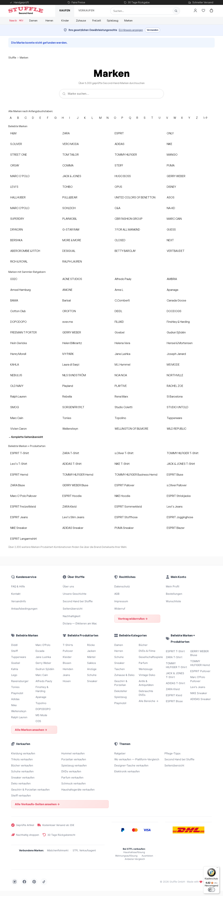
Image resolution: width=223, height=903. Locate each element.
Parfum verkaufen (72, 777)
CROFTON (69, 311)
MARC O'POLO (20, 176)
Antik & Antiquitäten (146, 683)
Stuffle (12, 57)
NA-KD (171, 208)
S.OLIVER (16, 144)
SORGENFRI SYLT (73, 407)
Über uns (68, 586)
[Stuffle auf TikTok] (43, 881)
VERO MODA (70, 144)
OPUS (118, 186)
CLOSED (120, 240)
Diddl (14, 645)
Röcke (91, 645)
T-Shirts (68, 645)
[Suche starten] (176, 11)
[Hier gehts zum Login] (195, 10)
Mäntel (91, 657)
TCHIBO (67, 186)
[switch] (211, 890)
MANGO (172, 154)
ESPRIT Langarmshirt (23, 538)
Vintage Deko (147, 675)
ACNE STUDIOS (72, 279)
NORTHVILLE (175, 375)
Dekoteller (120, 691)
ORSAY (14, 165)
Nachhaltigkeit (71, 616)
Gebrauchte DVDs (146, 693)
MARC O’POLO (19, 208)
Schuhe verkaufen (22, 771)
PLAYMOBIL (69, 218)
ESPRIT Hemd (19, 474)
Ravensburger (20, 681)
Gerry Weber (43, 663)
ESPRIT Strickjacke (179, 496)
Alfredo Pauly (123, 279)
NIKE (169, 144)
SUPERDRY (17, 218)
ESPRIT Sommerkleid (128, 506)
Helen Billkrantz (72, 343)
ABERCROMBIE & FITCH (25, 251)
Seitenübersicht (72, 608)
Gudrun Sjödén (176, 332)
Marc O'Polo (43, 645)
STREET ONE (18, 154)
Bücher (143, 645)
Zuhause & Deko (124, 675)
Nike (14, 705)
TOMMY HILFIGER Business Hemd (136, 474)
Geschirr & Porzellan (120, 683)
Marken (128, 20)
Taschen (119, 669)
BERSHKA (16, 240)
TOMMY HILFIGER (126, 154)
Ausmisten (147, 855)
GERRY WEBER (176, 176)
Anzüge (92, 669)
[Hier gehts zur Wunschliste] (203, 10)
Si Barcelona (175, 396)
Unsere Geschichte (74, 593)
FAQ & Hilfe (18, 586)
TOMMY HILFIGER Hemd (77, 474)
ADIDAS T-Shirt (72, 463)
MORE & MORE (71, 240)
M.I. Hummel (122, 364)
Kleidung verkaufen (23, 753)
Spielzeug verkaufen (74, 765)
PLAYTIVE (121, 386)
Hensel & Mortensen (180, 343)
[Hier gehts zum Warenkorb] (211, 10)
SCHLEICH (69, 208)
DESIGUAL (68, 251)
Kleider (67, 657)
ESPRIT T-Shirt (19, 453)
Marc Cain (16, 418)
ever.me (67, 321)
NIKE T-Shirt (122, 463)
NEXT (170, 240)
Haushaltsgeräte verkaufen (78, 789)
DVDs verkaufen (71, 771)
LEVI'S (14, 186)
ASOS (170, 197)
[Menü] (217, 868)
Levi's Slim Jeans (73, 517)
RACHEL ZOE (175, 386)
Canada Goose (176, 300)
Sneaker (92, 681)
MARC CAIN (174, 218)
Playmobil (17, 693)
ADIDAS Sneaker (72, 528)
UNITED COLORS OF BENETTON (135, 197)
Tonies (66, 418)
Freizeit (96, 20)
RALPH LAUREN (72, 261)
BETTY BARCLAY (125, 251)
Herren (49, 20)
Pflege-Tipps (172, 753)
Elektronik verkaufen (127, 771)
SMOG (14, 407)
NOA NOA (121, 375)
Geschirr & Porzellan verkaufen (30, 789)
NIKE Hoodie (122, 496)
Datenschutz (122, 586)
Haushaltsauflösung (134, 852)
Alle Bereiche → (148, 701)
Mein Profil (172, 586)
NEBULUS (16, 375)
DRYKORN (16, 229)
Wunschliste (173, 601)
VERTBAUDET (175, 251)
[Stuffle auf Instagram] (14, 881)
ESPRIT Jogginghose (180, 517)
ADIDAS (119, 144)
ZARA (66, 133)
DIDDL (118, 311)
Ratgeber (120, 753)
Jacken (91, 651)
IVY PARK (68, 354)
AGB (117, 593)
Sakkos (91, 663)
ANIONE (67, 290)
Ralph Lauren (18, 396)
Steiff (14, 651)
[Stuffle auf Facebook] (24, 881)
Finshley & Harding (178, 321)
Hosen (67, 681)
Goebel (119, 332)
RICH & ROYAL (19, 261)
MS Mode (41, 715)
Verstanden (152, 30)
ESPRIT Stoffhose (126, 517)
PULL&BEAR (69, 197)
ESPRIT (119, 133)
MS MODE (173, 364)
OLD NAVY (16, 386)
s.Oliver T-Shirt (124, 453)
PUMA (171, 165)
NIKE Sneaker (18, 528)
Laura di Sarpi (70, 364)
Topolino (120, 418)
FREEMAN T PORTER (23, 332)
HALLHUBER (18, 197)
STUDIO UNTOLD (177, 407)
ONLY (170, 133)
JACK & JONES (71, 176)
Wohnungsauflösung (126, 855)
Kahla (14, 669)
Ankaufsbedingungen (24, 608)
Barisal (66, 300)
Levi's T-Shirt (18, 463)
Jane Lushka (122, 354)
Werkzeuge (146, 669)
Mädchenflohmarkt (57, 850)
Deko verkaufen (21, 783)
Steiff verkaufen (21, 795)
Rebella (67, 396)
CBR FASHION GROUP (129, 218)
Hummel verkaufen (73, 753)
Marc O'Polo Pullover (23, 496)
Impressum (121, 601)
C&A (117, 208)
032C (13, 279)
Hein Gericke (18, 343)
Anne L (119, 290)
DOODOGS (174, 311)
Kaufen (64, 10)
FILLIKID (119, 321)
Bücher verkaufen (22, 765)
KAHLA (14, 364)
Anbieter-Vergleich (135, 859)
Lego (14, 675)
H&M (13, 133)
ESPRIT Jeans (19, 517)
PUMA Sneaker (124, 528)
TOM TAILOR (70, 154)
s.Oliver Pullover (177, 485)
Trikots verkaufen (22, 759)
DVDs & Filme (147, 651)
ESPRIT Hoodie (72, 496)
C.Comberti (122, 300)
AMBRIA (172, 279)
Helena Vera (122, 343)
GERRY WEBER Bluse (75, 485)
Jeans (66, 675)
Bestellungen (174, 593)
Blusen (67, 663)
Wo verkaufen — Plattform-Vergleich (136, 759)
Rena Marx (121, 396)
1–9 (205, 117)
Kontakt (15, 593)
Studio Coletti (123, 407)
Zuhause (81, 20)
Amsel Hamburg (20, 290)
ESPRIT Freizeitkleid (23, 506)
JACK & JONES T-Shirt (181, 463)
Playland (67, 386)
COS (38, 721)
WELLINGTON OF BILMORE (131, 428)
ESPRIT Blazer (175, 528)
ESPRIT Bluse (175, 474)
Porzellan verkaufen (73, 759)
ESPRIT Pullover (124, 485)
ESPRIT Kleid (174, 695)
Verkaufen (86, 10)
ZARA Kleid (69, 506)
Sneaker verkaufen (22, 777)
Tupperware (174, 418)
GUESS (171, 229)
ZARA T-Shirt (70, 453)
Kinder (65, 20)
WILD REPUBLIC (176, 428)
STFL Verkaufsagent (84, 850)
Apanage (172, 290)
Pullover (68, 651)
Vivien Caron (18, 428)
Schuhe (92, 675)
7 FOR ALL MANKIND (127, 229)
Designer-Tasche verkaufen (131, 765)
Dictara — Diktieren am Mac (80, 623)
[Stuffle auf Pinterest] (34, 881)
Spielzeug (112, 20)
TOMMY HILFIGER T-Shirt (182, 453)
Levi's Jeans (175, 506)
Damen (33, 20)
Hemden (68, 669)
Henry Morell (18, 354)
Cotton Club (18, 311)
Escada (40, 651)
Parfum (143, 663)
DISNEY (171, 186)
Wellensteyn (70, 428)
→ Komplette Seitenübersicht (25, 436)
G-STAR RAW (70, 229)
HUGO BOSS (123, 176)
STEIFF (119, 165)
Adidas (15, 699)
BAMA (14, 300)
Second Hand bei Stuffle (78, 601)
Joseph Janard (176, 354)
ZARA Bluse (17, 485)
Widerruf (119, 608)
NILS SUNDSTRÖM (74, 375)
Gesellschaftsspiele (149, 657)
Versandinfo (18, 601)
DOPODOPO (18, 321)
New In (16, 20)
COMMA (68, 165)
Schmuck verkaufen (73, 783)
